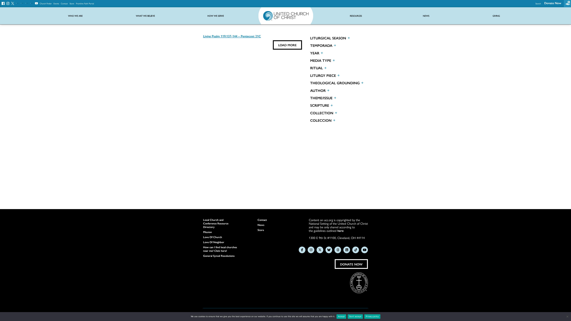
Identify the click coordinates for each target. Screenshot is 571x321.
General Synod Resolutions (219, 256)
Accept (341, 316)
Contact (64, 3)
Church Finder (46, 3)
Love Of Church (212, 237)
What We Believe (145, 15)
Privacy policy (372, 316)
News (261, 225)
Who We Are (75, 15)
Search (538, 3)
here (340, 230)
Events (56, 3)
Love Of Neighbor (213, 242)
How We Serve (215, 15)
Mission (207, 232)
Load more (287, 45)
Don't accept (355, 316)
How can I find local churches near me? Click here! (220, 248)
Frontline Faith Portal (85, 3)
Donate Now (552, 3)
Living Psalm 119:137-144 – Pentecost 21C (232, 36)
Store (72, 3)
